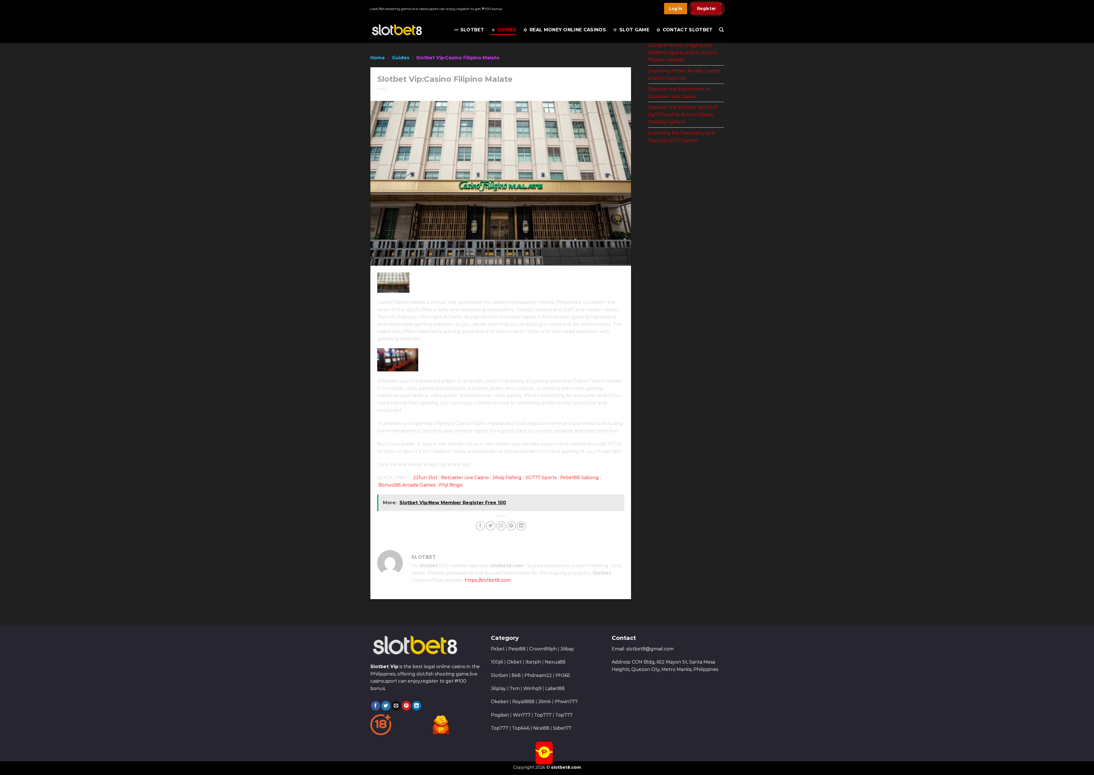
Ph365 (563, 675)
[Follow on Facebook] (375, 706)
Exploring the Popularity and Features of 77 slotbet (681, 136)
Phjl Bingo (451, 485)
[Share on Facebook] (480, 525)
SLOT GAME (634, 29)
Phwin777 (566, 701)
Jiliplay (498, 688)
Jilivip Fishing (507, 477)
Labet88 (555, 688)
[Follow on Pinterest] (406, 706)
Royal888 (523, 701)
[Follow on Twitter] (386, 706)
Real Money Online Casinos (568, 29)
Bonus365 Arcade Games (406, 485)
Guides (506, 29)
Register (706, 8)
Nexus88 (555, 662)
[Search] (721, 29)
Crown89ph (543, 649)
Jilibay (567, 649)
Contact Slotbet (688, 29)
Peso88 (517, 649)
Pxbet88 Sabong (579, 477)
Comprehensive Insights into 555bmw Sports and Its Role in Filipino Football (682, 52)
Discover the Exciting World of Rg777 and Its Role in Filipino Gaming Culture (682, 115)
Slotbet (472, 29)
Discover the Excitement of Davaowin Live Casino (679, 92)
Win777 (521, 715)
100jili (497, 662)
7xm (515, 688)
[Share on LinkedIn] (521, 525)
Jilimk (544, 701)
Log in (675, 8)
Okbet (514, 662)
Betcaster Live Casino (465, 477)
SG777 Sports (540, 477)
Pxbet (498, 649)
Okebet (500, 701)
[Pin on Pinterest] (511, 525)
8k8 (516, 675)
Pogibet (500, 715)
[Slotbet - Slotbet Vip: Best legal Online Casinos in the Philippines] (405, 30)
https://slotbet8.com (488, 580)
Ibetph (533, 662)
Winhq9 (532, 688)
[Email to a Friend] (501, 525)
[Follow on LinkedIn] (416, 706)
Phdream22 (538, 675)
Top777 (543, 715)
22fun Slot (425, 477)
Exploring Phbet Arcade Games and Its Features (684, 74)
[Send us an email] (396, 706)
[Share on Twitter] (490, 525)
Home (377, 57)
